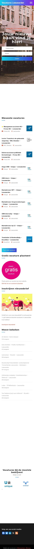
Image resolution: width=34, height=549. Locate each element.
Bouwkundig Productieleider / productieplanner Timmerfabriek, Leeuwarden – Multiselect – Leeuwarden (15, 365)
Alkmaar (28, 548)
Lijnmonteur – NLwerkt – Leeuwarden (13, 355)
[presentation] (2, 489)
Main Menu (31, 3)
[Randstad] (13, 484)
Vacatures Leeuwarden (13, 3)
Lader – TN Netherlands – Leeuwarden (13, 385)
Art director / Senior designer (10, 337)
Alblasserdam (21, 548)
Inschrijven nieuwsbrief (8, 324)
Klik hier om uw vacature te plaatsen (12, 283)
